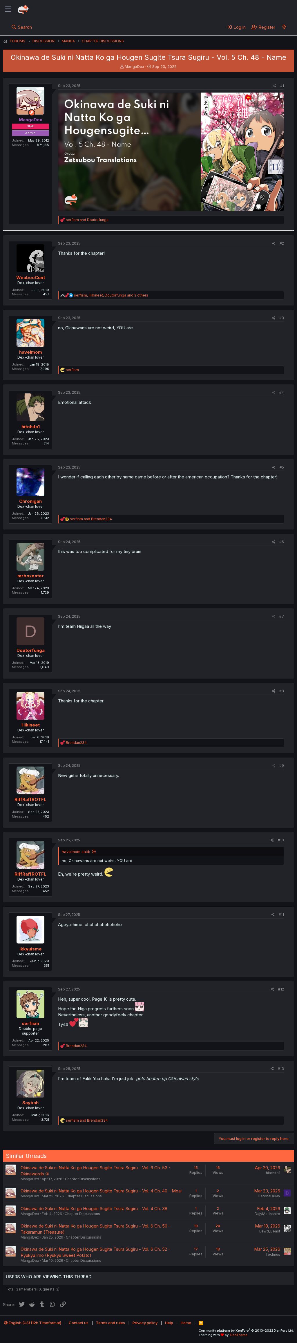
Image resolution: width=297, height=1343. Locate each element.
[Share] (274, 86)
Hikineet (30, 725)
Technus (272, 1254)
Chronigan (30, 501)
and (87, 220)
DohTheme (238, 1335)
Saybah (30, 1102)
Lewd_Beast (269, 1231)
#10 (281, 840)
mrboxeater (30, 576)
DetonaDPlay (269, 1196)
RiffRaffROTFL (30, 799)
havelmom (30, 352)
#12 (281, 989)
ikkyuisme (30, 949)
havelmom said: (76, 851)
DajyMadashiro (267, 1214)
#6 (281, 542)
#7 (281, 616)
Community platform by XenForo (246, 1330)
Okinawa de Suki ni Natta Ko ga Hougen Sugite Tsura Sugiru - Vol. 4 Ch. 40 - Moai (101, 1191)
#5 (282, 467)
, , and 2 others (111, 295)
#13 (281, 1069)
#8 (281, 691)
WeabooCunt (30, 277)
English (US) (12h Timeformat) (34, 1322)
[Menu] (8, 9)
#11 (281, 914)
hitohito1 (30, 426)
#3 (281, 318)
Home (186, 1322)
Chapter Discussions (82, 1179)
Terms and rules (110, 1322)
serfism (30, 1023)
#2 (282, 243)
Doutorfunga (31, 650)
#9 (281, 765)
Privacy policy (145, 1322)
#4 (281, 392)
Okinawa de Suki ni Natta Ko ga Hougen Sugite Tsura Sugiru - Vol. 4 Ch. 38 (94, 1208)
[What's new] (284, 27)
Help (169, 1322)
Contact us (78, 1322)
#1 (282, 86)
